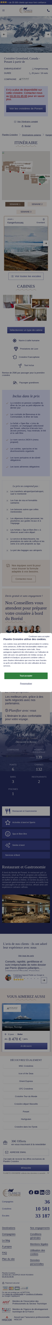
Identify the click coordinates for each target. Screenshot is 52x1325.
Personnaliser (26, 684)
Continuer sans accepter (39, 636)
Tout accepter (26, 676)
